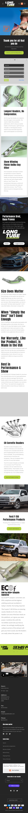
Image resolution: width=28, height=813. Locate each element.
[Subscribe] (21, 780)
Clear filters (21, 80)
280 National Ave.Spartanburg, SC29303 (5, 698)
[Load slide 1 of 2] (13, 60)
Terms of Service (6, 759)
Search (6, 80)
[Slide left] (10, 651)
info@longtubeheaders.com (8, 713)
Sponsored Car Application (9, 746)
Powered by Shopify (19, 810)
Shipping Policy (6, 755)
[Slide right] (17, 651)
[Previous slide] (10, 59)
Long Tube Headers (11, 810)
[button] (2, 3)
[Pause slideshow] (26, 59)
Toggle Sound (19, 243)
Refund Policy (6, 752)
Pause (6, 243)
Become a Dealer (7, 749)
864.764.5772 (4, 720)
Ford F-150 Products (14, 528)
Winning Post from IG (14, 53)
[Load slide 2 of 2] (15, 60)
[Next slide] (17, 59)
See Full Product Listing (12, 477)
